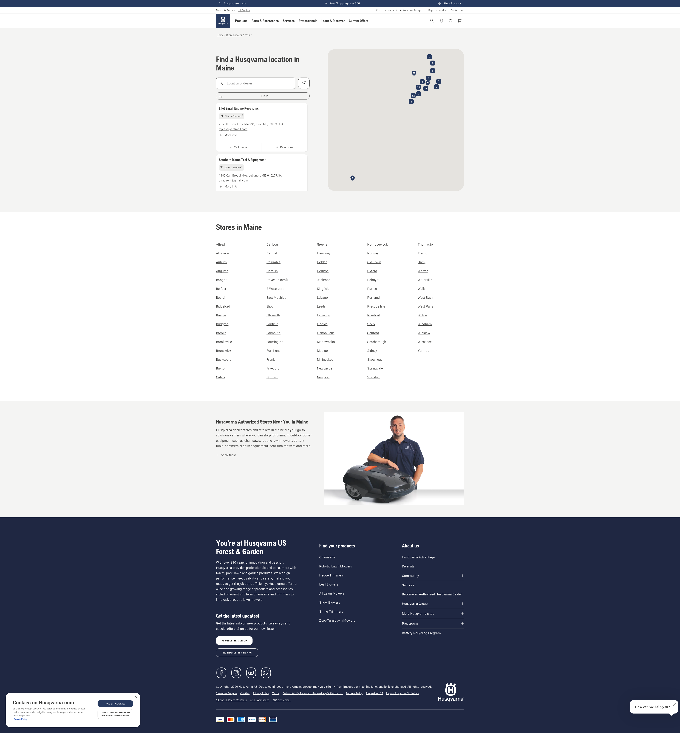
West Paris (425, 306)
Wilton (422, 315)
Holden (322, 262)
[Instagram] (236, 672)
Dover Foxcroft (277, 280)
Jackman (324, 280)
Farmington (275, 342)
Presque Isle (376, 306)
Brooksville (224, 342)
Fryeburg (273, 368)
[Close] (136, 697)
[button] (241, 21)
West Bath (425, 297)
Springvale (375, 368)
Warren (423, 271)
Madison (323, 351)
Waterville (425, 280)
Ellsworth (273, 315)
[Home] (223, 21)
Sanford (373, 333)
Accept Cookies (115, 703)
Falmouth (273, 333)
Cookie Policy (20, 719)
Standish (373, 377)
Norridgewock (377, 244)
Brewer (221, 315)
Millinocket (325, 359)
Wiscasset (425, 342)
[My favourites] (450, 20)
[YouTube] (251, 672)
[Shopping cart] (459, 20)
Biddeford (223, 306)
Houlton (323, 271)
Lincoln (322, 324)
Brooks (221, 333)
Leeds (321, 306)
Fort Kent (273, 351)
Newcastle (324, 368)
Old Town (374, 262)
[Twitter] (266, 672)
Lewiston (323, 315)
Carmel (272, 253)
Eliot (270, 306)
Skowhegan (375, 359)
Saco (371, 324)
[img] (231, 116)
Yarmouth (425, 351)
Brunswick (223, 351)
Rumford (373, 315)
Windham (425, 324)
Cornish (272, 271)
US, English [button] (244, 10)
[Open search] (432, 20)
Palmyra (373, 280)
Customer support (386, 10)
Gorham (272, 377)
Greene (322, 244)
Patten (372, 289)
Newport (323, 377)
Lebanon (323, 297)
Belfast (221, 289)
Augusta (222, 271)
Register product (438, 10)
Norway (373, 253)
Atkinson (222, 253)
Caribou (272, 244)
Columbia (273, 262)
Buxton (221, 368)
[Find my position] (304, 83)
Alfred (220, 244)
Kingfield (323, 289)
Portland (373, 297)
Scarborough (376, 342)
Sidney (372, 351)
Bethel (220, 297)
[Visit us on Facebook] (221, 672)
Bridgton (222, 324)
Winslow (424, 333)
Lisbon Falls (326, 333)
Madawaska (326, 342)
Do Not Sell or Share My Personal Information (115, 714)
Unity (421, 262)
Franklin (272, 359)
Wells (422, 289)
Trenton (423, 253)
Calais (220, 377)
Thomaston (426, 244)
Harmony (324, 253)
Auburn (221, 262)
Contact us (456, 10)
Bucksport (223, 359)
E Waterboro (275, 289)
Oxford (372, 271)
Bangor (221, 280)
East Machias (276, 297)
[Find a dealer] (441, 20)
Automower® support (412, 10)
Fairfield (272, 324)
